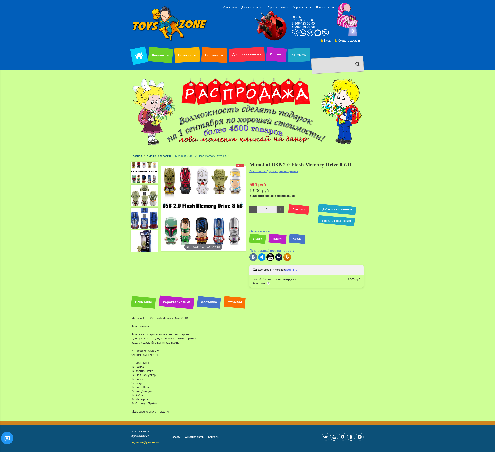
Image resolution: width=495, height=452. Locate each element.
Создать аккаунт (349, 40)
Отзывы (276, 54)
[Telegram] (262, 260)
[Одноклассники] (287, 260)
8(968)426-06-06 (303, 26)
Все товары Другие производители (273, 171)
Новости (184, 55)
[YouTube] (334, 437)
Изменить (291, 269)
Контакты (299, 54)
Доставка (209, 302)
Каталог (158, 55)
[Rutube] (279, 260)
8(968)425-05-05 (303, 23)
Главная (136, 155)
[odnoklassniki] (351, 437)
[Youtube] (270, 260)
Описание (143, 302)
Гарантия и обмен (278, 7)
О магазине (230, 7)
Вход (327, 40)
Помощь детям (325, 7)
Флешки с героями (159, 155)
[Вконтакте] (253, 260)
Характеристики (176, 302)
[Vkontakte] (325, 437)
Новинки (212, 55)
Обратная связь (302, 7)
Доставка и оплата (252, 7)
